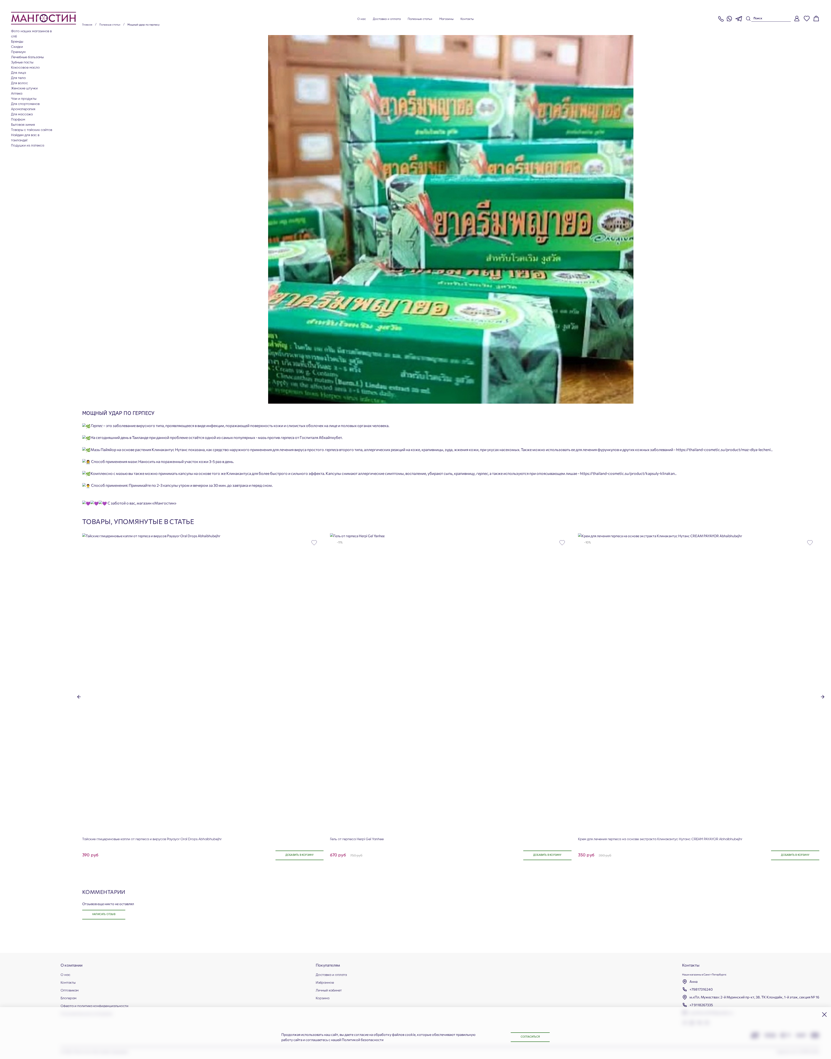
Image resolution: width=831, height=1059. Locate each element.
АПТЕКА (16, 93)
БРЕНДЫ (17, 42)
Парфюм (18, 119)
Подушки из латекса (27, 145)
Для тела (18, 78)
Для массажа (22, 114)
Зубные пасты (22, 62)
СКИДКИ (17, 47)
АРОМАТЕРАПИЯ (23, 109)
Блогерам (68, 998)
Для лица (18, 73)
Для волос (19, 83)
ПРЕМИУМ (18, 52)
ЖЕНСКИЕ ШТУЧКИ (24, 88)
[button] (79, 696)
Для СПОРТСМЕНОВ (25, 104)
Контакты (467, 19)
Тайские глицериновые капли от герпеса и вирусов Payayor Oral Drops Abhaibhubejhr (152, 839)
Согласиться (530, 1037)
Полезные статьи (420, 19)
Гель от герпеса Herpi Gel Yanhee (357, 839)
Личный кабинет (329, 990)
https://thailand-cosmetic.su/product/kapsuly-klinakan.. (628, 473)
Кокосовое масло (25, 67)
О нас (361, 19)
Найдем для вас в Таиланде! (25, 138)
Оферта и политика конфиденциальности (94, 1006)
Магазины (446, 19)
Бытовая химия (23, 125)
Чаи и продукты (23, 99)
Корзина (322, 998)
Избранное (325, 983)
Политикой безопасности (362, 1040)
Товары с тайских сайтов (31, 130)
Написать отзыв (103, 914)
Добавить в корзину (299, 855)
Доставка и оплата (387, 19)
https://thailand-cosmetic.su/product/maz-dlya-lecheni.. (724, 449)
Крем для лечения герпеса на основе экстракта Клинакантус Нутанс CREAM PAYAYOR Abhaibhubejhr (660, 839)
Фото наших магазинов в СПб (31, 34)
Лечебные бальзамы (27, 57)
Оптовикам (70, 990)
